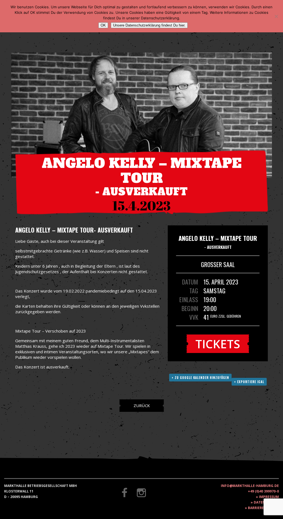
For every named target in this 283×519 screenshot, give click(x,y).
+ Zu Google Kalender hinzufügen (200, 377)
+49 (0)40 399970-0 (263, 491)
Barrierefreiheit (263, 507)
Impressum (269, 496)
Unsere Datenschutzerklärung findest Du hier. (149, 25)
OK (103, 25)
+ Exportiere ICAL (249, 382)
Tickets (217, 344)
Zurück (141, 405)
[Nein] (276, 16)
